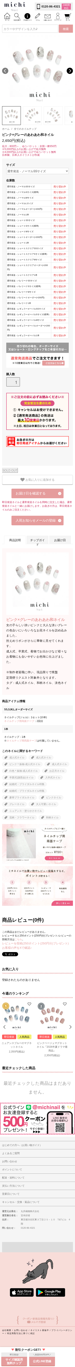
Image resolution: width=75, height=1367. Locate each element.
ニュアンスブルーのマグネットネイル (17, 1045)
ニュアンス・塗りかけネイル (25, 811)
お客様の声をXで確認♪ (17, 947)
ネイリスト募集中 (39, 1330)
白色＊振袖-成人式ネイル (23, 771)
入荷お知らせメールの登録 (36, 520)
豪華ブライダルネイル (21, 797)
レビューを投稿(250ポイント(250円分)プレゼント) (35, 943)
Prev (5, 1027)
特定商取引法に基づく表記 (21, 1333)
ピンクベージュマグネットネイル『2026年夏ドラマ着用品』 (52, 1047)
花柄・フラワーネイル (21, 817)
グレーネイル (16, 804)
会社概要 (6, 1330)
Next (70, 71)
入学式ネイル (52, 777)
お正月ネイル (56, 771)
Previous (5, 71)
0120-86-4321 (50, 6)
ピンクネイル (53, 797)
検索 (66, 29)
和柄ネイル (52, 817)
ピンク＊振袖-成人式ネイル (24, 764)
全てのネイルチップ (25, 128)
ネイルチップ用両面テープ (19, 721)
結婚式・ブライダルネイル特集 (26, 784)
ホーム (6, 128)
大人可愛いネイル (46, 804)
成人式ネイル (16, 757)
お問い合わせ (21, 1330)
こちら (18, 939)
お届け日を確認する (31, 493)
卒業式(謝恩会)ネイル (21, 777)
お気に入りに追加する (40, 479)
